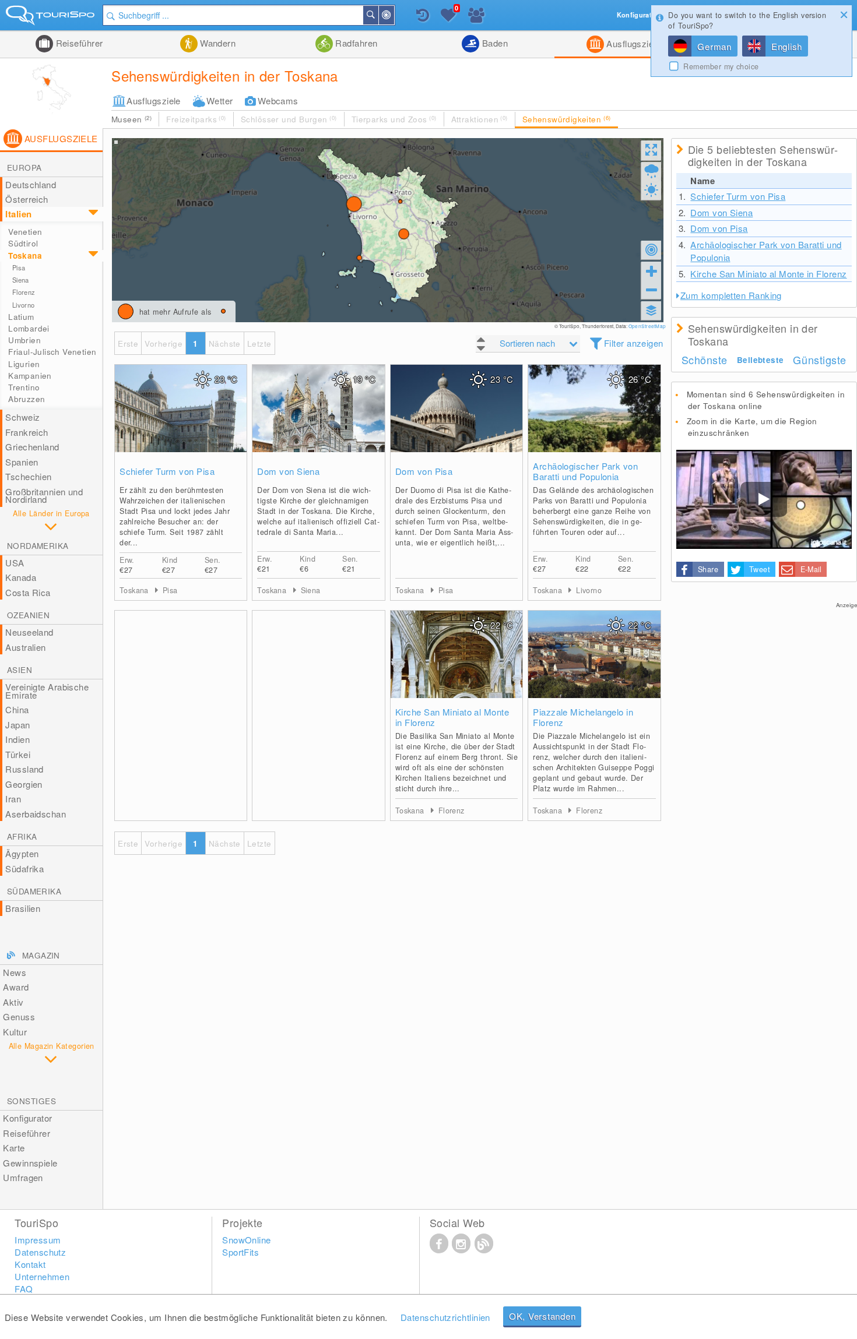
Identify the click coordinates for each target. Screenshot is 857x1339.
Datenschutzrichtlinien (445, 1317)
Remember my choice (720, 66)
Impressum (38, 1240)
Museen (131, 119)
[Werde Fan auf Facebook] (439, 1243)
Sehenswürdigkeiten (566, 119)
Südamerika (34, 891)
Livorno (23, 304)
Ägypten (21, 853)
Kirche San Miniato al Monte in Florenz (452, 717)
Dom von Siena (288, 471)
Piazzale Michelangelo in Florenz (583, 717)
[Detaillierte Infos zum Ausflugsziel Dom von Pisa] (456, 420)
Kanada (20, 577)
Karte (13, 1147)
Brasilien (22, 908)
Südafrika (24, 868)
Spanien (21, 462)
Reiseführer (78, 43)
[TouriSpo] (51, 18)
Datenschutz (40, 1252)
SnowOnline (246, 1240)
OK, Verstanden (542, 1316)
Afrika (22, 836)
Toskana (25, 255)
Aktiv (13, 1002)
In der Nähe (393, 15)
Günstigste (819, 359)
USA (14, 562)
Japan (17, 724)
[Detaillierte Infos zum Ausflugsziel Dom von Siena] (318, 420)
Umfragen (23, 1177)
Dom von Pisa (423, 471)
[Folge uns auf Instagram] (461, 1243)
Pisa (18, 267)
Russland (24, 769)
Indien (17, 739)
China (17, 709)
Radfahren (355, 43)
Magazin (41, 955)
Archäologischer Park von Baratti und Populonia (585, 471)
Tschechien (28, 476)
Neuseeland (29, 632)
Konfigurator (27, 1118)
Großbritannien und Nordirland (44, 495)
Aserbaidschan (35, 814)
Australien (25, 647)
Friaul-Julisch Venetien (52, 351)
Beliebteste (760, 359)
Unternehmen (42, 1276)
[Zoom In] (651, 271)
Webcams (278, 100)
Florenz (23, 292)
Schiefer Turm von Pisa (167, 471)
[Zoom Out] (651, 289)
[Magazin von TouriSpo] (484, 1243)
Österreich (26, 199)
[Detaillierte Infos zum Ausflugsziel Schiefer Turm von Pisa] (181, 420)
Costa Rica (28, 592)
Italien (18, 213)
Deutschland (30, 184)
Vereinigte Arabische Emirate (47, 691)
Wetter (219, 100)
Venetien (25, 231)
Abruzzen (26, 398)
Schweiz (22, 417)
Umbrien (24, 340)
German (714, 46)
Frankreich (26, 432)
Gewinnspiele (30, 1163)
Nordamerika (37, 545)
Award (16, 987)
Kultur (15, 1032)
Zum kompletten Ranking (731, 295)
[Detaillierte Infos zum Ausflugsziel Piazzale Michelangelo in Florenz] (594, 666)
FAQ (24, 1288)
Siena (20, 279)
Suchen (377, 15)
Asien (19, 669)
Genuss (19, 1016)
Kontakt (30, 1264)
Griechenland (32, 447)
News (14, 972)
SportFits (240, 1252)
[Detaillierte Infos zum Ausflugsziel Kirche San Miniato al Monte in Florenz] (456, 666)
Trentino (24, 387)
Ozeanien (28, 615)
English (786, 46)
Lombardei (29, 328)
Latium (21, 316)
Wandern (217, 43)
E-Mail (811, 569)
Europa (24, 167)
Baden (493, 43)
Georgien (24, 784)
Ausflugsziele (632, 43)
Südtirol (23, 243)
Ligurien (24, 363)
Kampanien (30, 375)
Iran (13, 798)
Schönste (705, 359)
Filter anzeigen (633, 343)
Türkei (17, 754)
